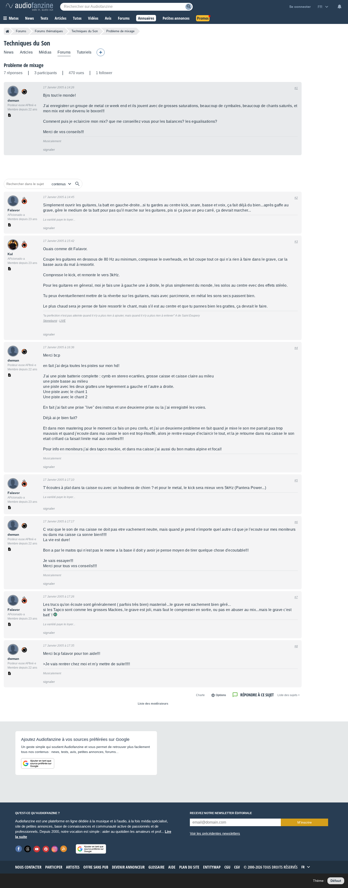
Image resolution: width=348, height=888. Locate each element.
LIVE (62, 320)
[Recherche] (188, 7)
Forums (21, 31)
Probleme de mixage (24, 65)
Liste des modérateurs (153, 703)
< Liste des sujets (288, 695)
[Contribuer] (101, 52)
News (9, 52)
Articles (26, 52)
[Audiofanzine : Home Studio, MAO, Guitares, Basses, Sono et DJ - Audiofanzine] (29, 6)
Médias (45, 52)
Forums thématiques (49, 31)
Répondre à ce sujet (257, 695)
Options (221, 695)
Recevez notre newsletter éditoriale (221, 813)
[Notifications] (339, 6)
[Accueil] (7, 31)
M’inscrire (304, 822)
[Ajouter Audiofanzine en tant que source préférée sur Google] (37, 763)
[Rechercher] (77, 184)
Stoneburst (50, 320)
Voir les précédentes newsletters (215, 833)
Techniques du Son (84, 31)
